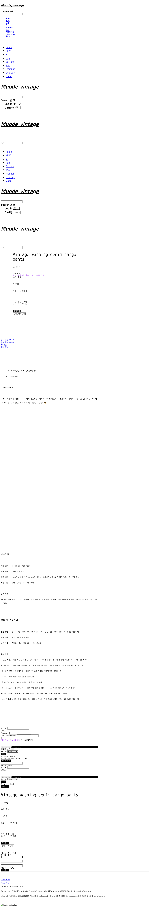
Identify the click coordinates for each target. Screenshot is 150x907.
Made (8, 36)
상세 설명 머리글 (7, 339)
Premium (10, 32)
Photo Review (9, 757)
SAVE (3, 754)
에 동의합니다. (17, 740)
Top (7, 25)
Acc (7, 30)
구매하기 (5, 786)
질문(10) (4, 346)
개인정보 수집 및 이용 (11, 740)
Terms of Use (5, 880)
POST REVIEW (6, 761)
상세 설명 (4, 341)
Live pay (10, 34)
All (7, 23)
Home (8, 18)
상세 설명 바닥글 (7, 343)
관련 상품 (4, 347)
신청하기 (5, 870)
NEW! (8, 21)
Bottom (9, 27)
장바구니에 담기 (7, 846)
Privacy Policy (5, 883)
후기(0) (4, 344)
